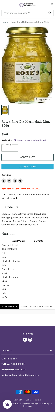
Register (37, 400)
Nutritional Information (36, 306)
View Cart (18, 400)
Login (28, 400)
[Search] (50, 13)
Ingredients (9, 306)
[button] (27, 166)
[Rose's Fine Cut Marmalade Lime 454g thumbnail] (5, 110)
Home (4, 22)
